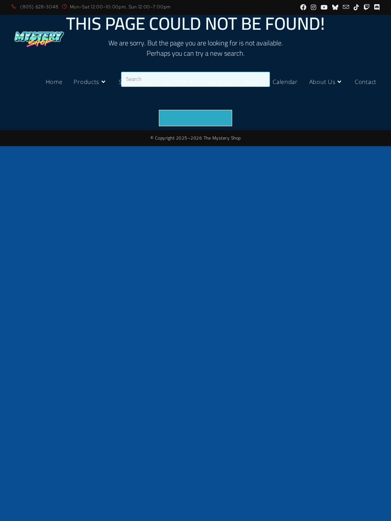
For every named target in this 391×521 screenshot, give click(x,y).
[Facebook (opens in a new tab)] (303, 7)
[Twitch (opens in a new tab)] (366, 7)
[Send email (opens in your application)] (346, 7)
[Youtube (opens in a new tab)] (324, 7)
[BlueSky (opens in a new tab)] (335, 7)
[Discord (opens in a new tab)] (376, 7)
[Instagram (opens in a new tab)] (313, 7)
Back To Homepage (195, 117)
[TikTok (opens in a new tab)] (356, 7)
